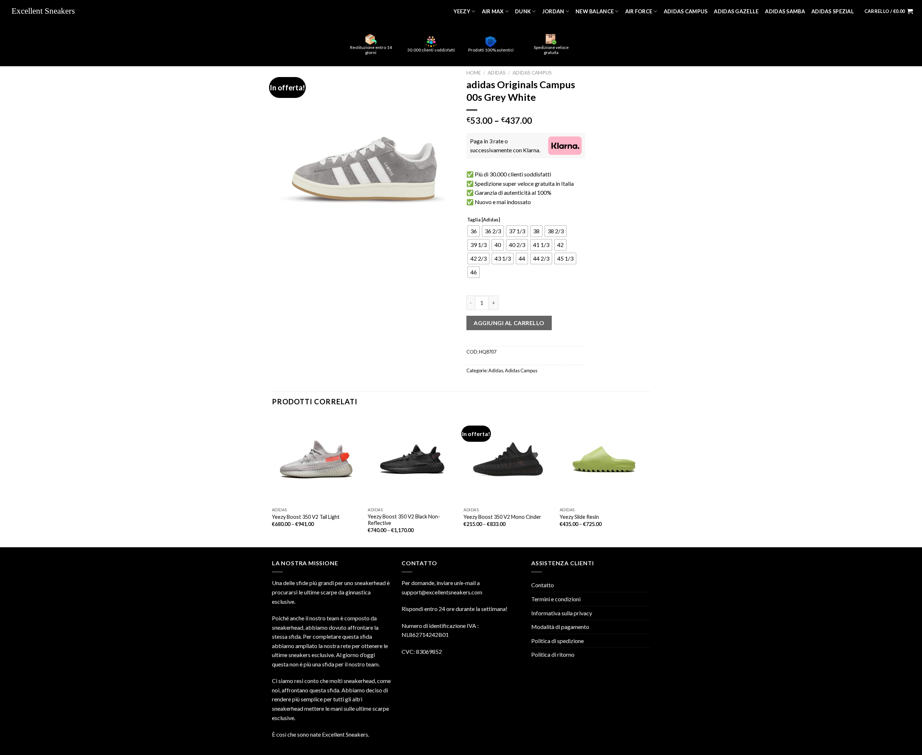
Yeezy (461, 11)
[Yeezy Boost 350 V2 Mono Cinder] (508, 459)
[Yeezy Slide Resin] (604, 459)
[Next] (648, 480)
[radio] (473, 231)
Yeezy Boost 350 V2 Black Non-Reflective (404, 519)
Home (473, 73)
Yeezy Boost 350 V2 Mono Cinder (502, 517)
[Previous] (272, 480)
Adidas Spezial (832, 11)
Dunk (523, 11)
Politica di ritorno (552, 654)
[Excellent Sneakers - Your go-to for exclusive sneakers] (47, 11)
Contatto (542, 584)
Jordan (553, 11)
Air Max (493, 11)
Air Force (639, 11)
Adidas (497, 73)
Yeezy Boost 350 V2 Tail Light (306, 517)
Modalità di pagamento (560, 626)
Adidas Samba (785, 11)
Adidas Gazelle (736, 11)
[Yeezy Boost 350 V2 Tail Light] (316, 459)
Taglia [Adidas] (483, 220)
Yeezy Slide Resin (579, 517)
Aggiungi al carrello (509, 322)
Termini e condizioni (556, 599)
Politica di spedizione (557, 640)
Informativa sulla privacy (561, 613)
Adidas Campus (686, 11)
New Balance (595, 11)
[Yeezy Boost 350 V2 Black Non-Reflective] (412, 459)
